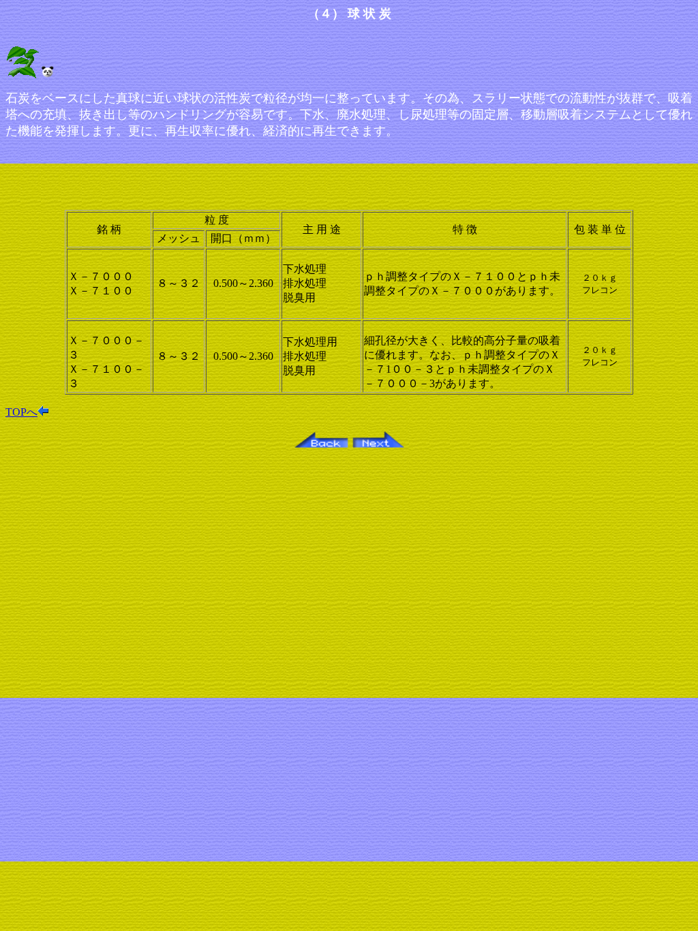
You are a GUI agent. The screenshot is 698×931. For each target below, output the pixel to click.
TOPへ (21, 412)
